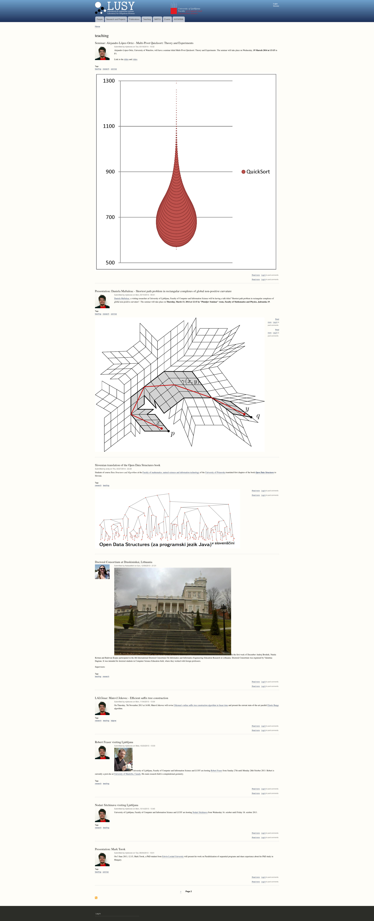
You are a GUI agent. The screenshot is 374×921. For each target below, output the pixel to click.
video (135, 59)
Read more (256, 275)
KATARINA (178, 19)
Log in (263, 275)
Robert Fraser (216, 770)
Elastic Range (273, 705)
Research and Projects (115, 19)
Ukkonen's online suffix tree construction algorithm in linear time (201, 705)
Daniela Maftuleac (121, 298)
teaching (98, 69)
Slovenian (276, 6)
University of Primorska (215, 472)
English (275, 4)
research (106, 69)
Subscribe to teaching (96, 898)
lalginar (113, 720)
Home (97, 26)
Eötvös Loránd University (173, 856)
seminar (114, 69)
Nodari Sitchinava (200, 812)
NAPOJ (157, 19)
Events (167, 19)
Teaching (147, 19)
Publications (134, 19)
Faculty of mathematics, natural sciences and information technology (171, 472)
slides (126, 59)
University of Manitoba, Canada (127, 773)
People (100, 19)
